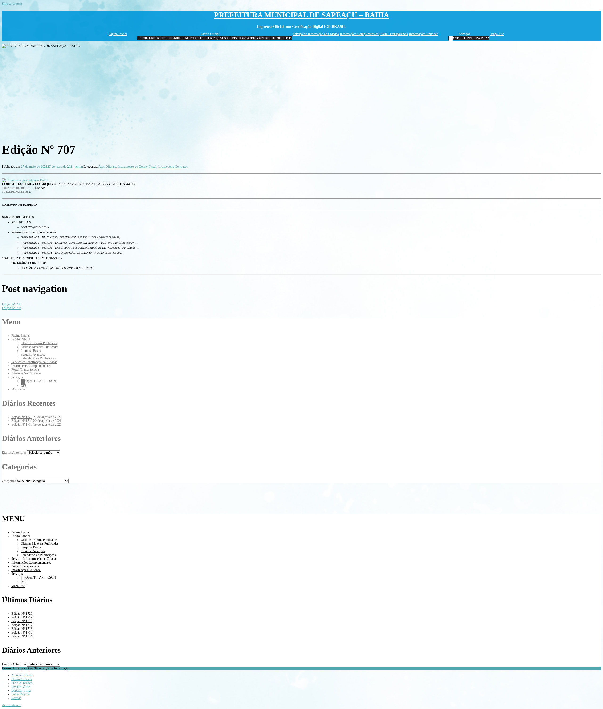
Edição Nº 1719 (21, 421)
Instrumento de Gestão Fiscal (137, 166)
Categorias (9, 481)
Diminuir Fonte (21, 679)
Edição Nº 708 (11, 308)
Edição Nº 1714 (21, 636)
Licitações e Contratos (173, 166)
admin (79, 166)
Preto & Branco (21, 683)
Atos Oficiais (107, 166)
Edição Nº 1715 (21, 632)
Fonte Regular (20, 694)
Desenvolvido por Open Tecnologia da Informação (35, 668)
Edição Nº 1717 (21, 625)
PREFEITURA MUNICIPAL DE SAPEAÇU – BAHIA (301, 15)
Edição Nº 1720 (21, 417)
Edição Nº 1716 (21, 628)
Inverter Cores (20, 686)
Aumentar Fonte (22, 675)
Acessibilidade (11, 705)
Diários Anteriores (14, 452)
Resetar (16, 698)
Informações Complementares (359, 34)
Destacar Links (21, 690)
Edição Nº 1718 (21, 424)
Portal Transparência (394, 34)
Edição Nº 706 (11, 304)
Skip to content (12, 3)
